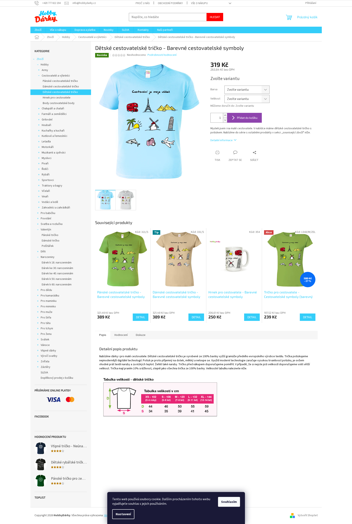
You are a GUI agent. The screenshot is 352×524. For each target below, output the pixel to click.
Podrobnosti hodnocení (162, 55)
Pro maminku (49, 301)
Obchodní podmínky (170, 3)
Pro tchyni (47, 328)
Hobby (45, 65)
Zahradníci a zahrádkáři (56, 208)
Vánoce (45, 345)
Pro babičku (48, 213)
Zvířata (45, 361)
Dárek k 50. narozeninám (57, 279)
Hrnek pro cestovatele (56, 98)
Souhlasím (229, 502)
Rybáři (46, 175)
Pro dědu (46, 290)
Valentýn (46, 230)
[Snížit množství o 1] (225, 120)
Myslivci (46, 158)
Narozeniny (47, 257)
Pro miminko (48, 306)
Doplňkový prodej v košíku (57, 378)
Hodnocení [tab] (121, 335)
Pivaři (45, 163)
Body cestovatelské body (59, 103)
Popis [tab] (102, 335)
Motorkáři (48, 147)
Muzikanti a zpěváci (54, 153)
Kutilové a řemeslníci (54, 136)
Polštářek (48, 246)
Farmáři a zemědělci (54, 114)
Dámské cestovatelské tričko (61, 87)
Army (45, 70)
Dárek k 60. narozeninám (57, 285)
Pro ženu (46, 334)
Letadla (46, 142)
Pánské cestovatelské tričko (60, 81)
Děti (43, 251)
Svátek (45, 340)
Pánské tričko (50, 235)
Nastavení (123, 514)
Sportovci (48, 180)
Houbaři (46, 125)
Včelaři (46, 191)
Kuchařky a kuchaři (53, 131)
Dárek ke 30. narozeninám (57, 268)
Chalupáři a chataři (53, 108)
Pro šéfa (46, 318)
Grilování (47, 120)
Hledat (215, 17)
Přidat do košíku (247, 117)
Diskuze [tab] (140, 335)
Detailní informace (221, 140)
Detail (140, 317)
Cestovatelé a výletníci (56, 76)
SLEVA (44, 373)
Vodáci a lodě (50, 202)
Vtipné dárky (48, 351)
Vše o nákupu (199, 3)
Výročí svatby (49, 356)
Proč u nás (143, 3)
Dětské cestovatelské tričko (60, 92)
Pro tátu (46, 323)
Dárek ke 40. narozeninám (57, 273)
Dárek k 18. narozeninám (57, 263)
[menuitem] (38, 30)
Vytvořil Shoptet (308, 516)
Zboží (40, 59)
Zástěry (45, 367)
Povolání (46, 218)
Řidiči (45, 169)
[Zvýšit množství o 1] (225, 115)
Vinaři (45, 196)
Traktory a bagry (52, 186)
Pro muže (46, 312)
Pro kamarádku (50, 296)
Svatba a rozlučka (51, 224)
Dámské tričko (50, 241)
